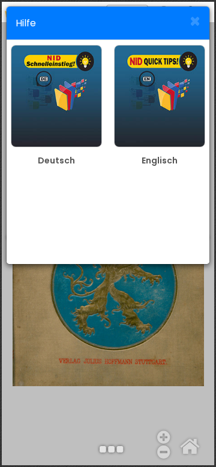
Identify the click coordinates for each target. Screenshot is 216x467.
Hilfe (26, 23)
